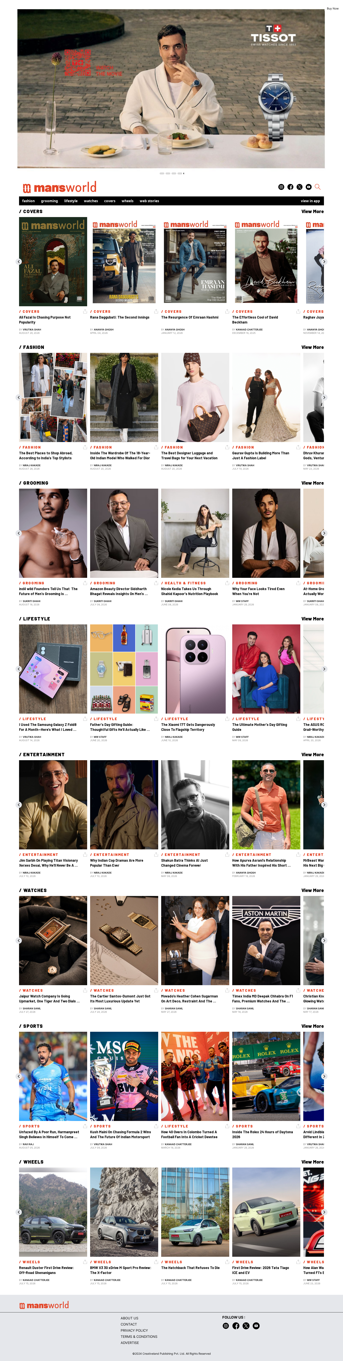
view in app (310, 201)
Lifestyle (71, 201)
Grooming (49, 201)
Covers (109, 201)
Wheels (127, 201)
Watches (91, 201)
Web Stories (149, 201)
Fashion (28, 201)
